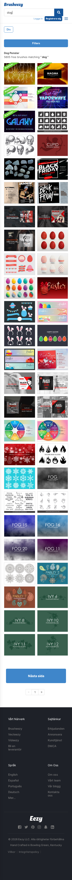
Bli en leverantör (14, 747)
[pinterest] (32, 827)
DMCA (52, 746)
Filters (36, 43)
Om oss (53, 774)
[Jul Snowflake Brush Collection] (19, 454)
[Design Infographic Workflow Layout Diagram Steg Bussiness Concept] (52, 431)
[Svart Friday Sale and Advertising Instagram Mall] (52, 169)
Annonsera (55, 734)
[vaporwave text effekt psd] (52, 98)
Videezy (13, 740)
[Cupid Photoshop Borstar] (52, 145)
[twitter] (26, 827)
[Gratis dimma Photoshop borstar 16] (52, 526)
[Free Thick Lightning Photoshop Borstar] (19, 74)
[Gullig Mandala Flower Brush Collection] (19, 573)
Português (15, 786)
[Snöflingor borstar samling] (19, 478)
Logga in (38, 18)
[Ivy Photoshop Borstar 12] (52, 645)
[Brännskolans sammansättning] (52, 454)
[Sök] (58, 12)
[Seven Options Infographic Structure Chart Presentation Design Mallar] (19, 98)
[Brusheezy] (13, 5)
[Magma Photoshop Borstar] (52, 74)
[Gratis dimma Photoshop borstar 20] (19, 550)
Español (13, 780)
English (13, 774)
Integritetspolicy (29, 851)
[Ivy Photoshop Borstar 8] (19, 621)
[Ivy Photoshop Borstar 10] (52, 621)
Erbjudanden (56, 728)
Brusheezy (15, 728)
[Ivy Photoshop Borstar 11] (19, 645)
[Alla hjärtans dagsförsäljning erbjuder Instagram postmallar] (52, 359)
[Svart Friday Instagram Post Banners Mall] (52, 193)
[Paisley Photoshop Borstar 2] (52, 573)
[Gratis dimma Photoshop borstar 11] (52, 550)
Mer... (12, 797)
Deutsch (13, 792)
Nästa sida (36, 676)
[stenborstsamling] (19, 169)
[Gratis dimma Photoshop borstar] (52, 478)
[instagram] (39, 827)
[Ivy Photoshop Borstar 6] (52, 597)
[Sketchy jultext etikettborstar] (19, 502)
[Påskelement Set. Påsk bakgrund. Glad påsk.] (52, 240)
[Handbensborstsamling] (52, 502)
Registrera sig (53, 18)
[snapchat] (46, 827)
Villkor (11, 851)
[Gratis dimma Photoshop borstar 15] (19, 526)
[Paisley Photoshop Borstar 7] (19, 597)
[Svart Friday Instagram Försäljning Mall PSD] (19, 216)
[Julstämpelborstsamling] (52, 121)
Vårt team (54, 780)
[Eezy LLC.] (36, 819)
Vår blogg (54, 786)
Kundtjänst (55, 740)
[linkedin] (52, 827)
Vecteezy (14, 734)
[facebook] (19, 827)
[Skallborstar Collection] (19, 145)
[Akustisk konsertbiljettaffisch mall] (19, 193)
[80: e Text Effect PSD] (19, 121)
